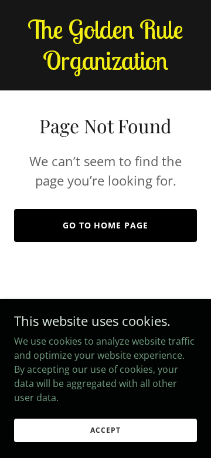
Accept (105, 430)
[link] (105, 66)
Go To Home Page (106, 225)
